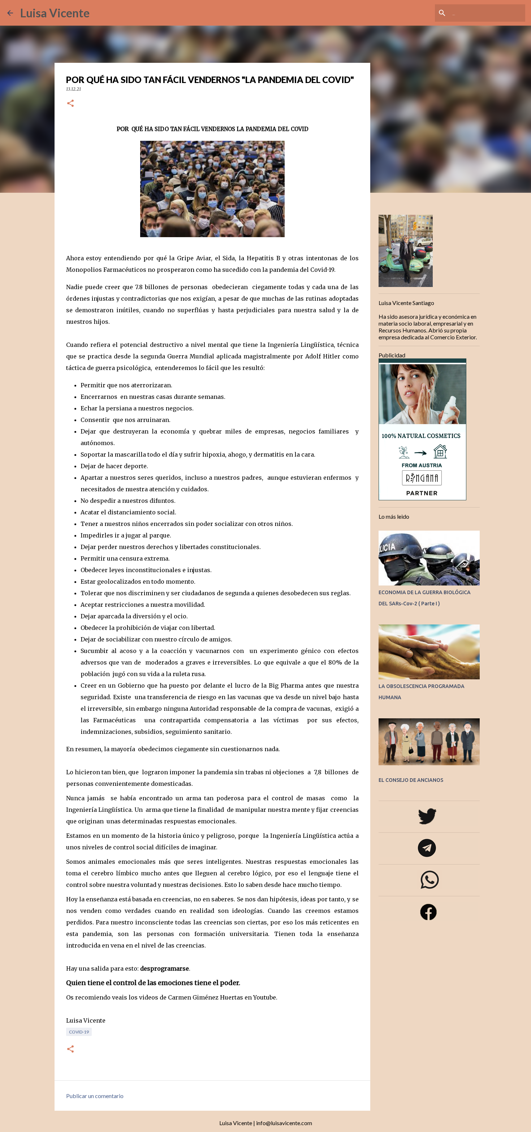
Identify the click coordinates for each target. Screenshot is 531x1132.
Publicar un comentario (95, 1095)
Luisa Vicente (55, 13)
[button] (70, 104)
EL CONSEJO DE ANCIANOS (411, 780)
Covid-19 (79, 1032)
